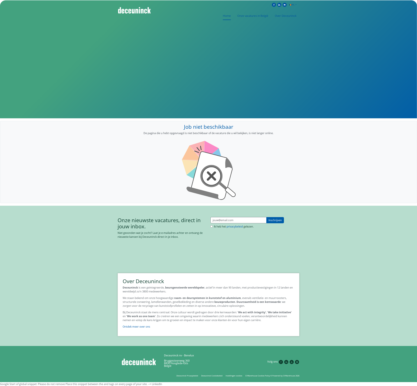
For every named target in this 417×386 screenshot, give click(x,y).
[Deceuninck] (139, 362)
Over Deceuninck (285, 16)
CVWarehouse (289, 375)
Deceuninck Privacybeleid (187, 375)
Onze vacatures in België (252, 16)
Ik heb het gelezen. (233, 226)
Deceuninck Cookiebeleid (212, 375)
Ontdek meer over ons (136, 326)
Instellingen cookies (234, 375)
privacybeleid (235, 226)
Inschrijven (275, 220)
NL (293, 4)
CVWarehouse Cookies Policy (257, 375)
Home (227, 16)
